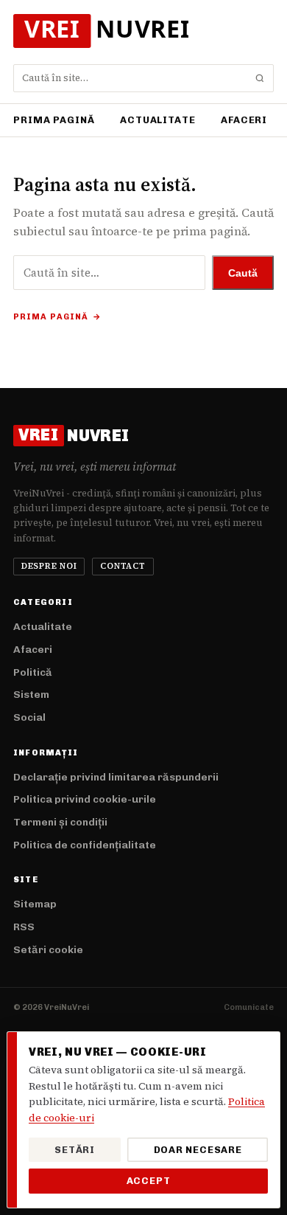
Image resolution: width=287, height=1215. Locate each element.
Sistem (31, 694)
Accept (149, 1180)
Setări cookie (48, 950)
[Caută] (260, 78)
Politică (32, 672)
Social (29, 717)
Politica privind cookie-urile (84, 799)
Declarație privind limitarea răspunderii (116, 777)
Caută (243, 273)
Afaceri (244, 119)
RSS (24, 927)
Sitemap (35, 904)
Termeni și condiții (60, 822)
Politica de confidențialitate (84, 845)
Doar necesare (198, 1149)
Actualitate (158, 119)
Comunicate (249, 1007)
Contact (122, 566)
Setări (74, 1149)
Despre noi (49, 566)
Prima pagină (54, 119)
